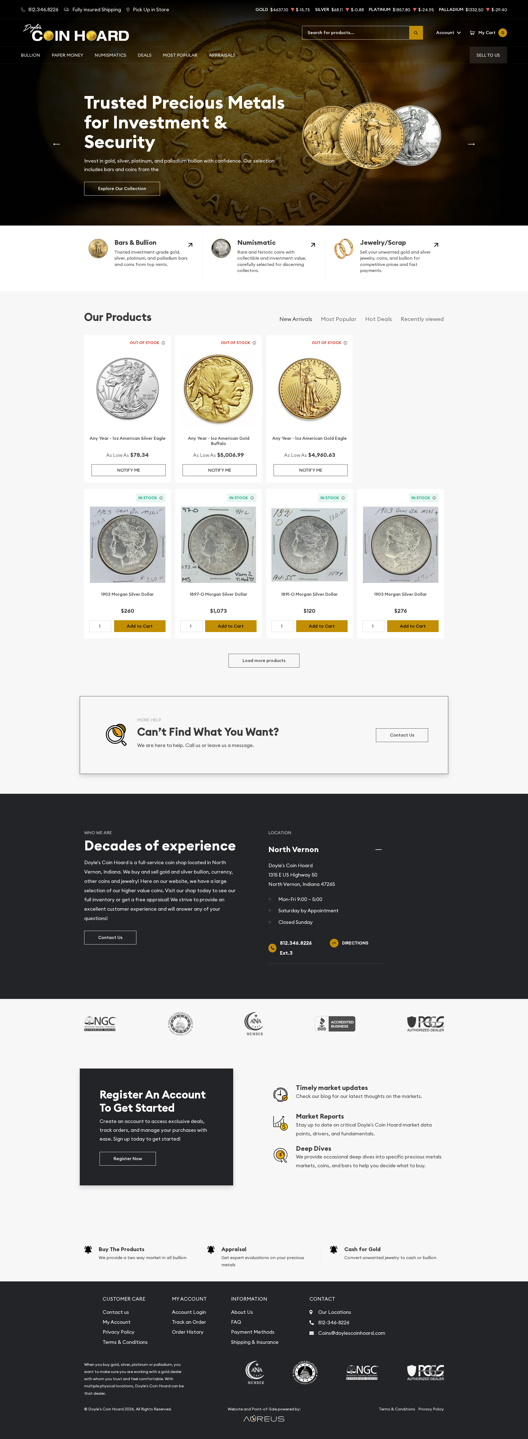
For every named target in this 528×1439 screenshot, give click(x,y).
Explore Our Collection (122, 188)
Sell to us (488, 55)
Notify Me (128, 470)
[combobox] (356, 33)
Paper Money (67, 55)
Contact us (116, 1312)
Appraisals (222, 55)
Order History (188, 1332)
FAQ (236, 1322)
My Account (117, 1322)
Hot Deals (378, 318)
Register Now (128, 1158)
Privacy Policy (118, 1332)
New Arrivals (295, 318)
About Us (242, 1312)
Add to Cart (140, 626)
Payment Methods (252, 1332)
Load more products (264, 660)
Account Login (189, 1312)
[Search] (416, 33)
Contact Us (402, 735)
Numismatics (110, 55)
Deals (145, 55)
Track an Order (189, 1322)
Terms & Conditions (125, 1342)
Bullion (30, 55)
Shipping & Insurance (255, 1342)
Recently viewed (422, 318)
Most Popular (180, 55)
